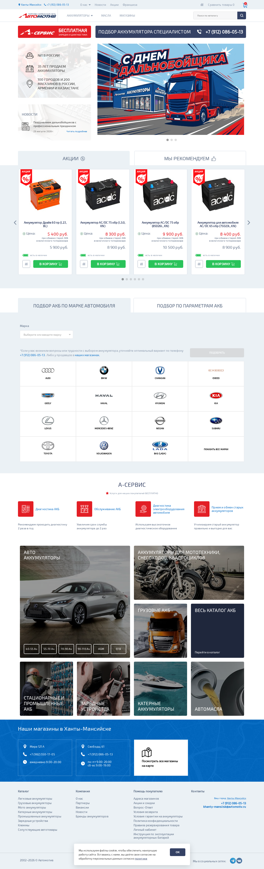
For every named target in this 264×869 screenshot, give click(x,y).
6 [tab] (142, 278)
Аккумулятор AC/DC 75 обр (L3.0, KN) (102, 224)
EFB (118, 648)
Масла (106, 15)
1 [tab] (167, 139)
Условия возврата (146, 812)
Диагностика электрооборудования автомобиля (169, 509)
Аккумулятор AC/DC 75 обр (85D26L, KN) (160, 224)
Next (248, 222)
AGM (101, 648)
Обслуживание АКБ (107, 509)
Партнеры (83, 803)
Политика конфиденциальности (156, 820)
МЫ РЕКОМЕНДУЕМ (186, 158)
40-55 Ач (31, 648)
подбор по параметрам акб (189, 305)
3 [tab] (175, 139)
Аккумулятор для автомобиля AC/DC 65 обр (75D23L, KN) (218, 224)
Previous (15, 222)
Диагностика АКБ (47, 509)
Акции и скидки (144, 803)
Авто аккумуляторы (42, 555)
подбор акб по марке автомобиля (74, 305)
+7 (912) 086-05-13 (32, 355)
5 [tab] (138, 278)
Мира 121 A (37, 746)
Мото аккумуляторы (32, 807)
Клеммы (23, 825)
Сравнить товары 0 (221, 4)
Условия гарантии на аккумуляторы (158, 816)
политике (141, 858)
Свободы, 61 (96, 746)
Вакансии (82, 807)
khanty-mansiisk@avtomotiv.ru (224, 806)
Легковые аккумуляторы (35, 798)
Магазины (127, 15)
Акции (114, 4)
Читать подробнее (76, 131)
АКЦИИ (70, 158)
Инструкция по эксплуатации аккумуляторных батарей (154, 835)
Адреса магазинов (146, 798)
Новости (100, 4)
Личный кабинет (145, 829)
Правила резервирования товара (156, 825)
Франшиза (130, 4)
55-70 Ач (48, 648)
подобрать (217, 352)
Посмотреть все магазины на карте (160, 763)
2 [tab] (171, 139)
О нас (84, 4)
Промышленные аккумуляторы (39, 816)
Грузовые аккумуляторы (35, 803)
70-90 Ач (66, 648)
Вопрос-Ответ (143, 807)
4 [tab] (134, 278)
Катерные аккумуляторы (35, 812)
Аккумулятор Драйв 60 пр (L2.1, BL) (45, 224)
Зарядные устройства (33, 820)
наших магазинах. (87, 355)
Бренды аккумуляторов (92, 816)
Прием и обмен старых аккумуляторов (227, 509)
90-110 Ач (84, 648)
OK (178, 852)
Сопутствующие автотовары (37, 829)
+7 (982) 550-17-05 (42, 754)
